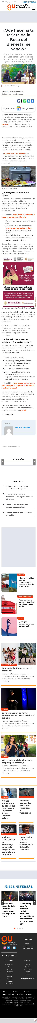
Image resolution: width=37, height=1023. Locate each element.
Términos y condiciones (24, 994)
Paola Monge (18, 94)
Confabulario (9, 981)
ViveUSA (9, 976)
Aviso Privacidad (8, 994)
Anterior (2, 902)
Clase (9, 967)
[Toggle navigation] (33, 9)
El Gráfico (9, 969)
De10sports (9, 971)
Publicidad (27, 992)
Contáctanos (17, 992)
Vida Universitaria (16, 92)
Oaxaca (28, 971)
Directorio (6, 992)
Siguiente (34, 902)
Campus (27, 943)
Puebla (28, 964)
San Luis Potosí (28, 969)
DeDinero (9, 974)
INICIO (4, 92)
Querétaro (28, 967)
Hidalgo (28, 974)
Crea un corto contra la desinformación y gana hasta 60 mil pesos (19, 497)
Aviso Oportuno (9, 983)
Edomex (9, 978)
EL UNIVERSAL (9, 964)
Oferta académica (28, 946)
